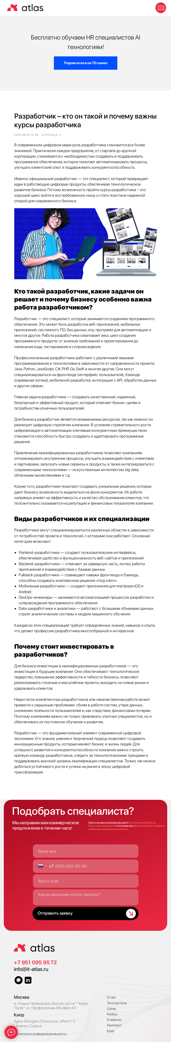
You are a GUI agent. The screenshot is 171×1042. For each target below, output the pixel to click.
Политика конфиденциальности (40, 1034)
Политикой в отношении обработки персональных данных (126, 827)
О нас (111, 997)
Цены (111, 1008)
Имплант (114, 1025)
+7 (17, 962)
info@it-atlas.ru (31, 969)
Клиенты (114, 1019)
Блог (110, 1031)
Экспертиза (117, 1003)
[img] (34, 948)
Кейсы (112, 1014)
